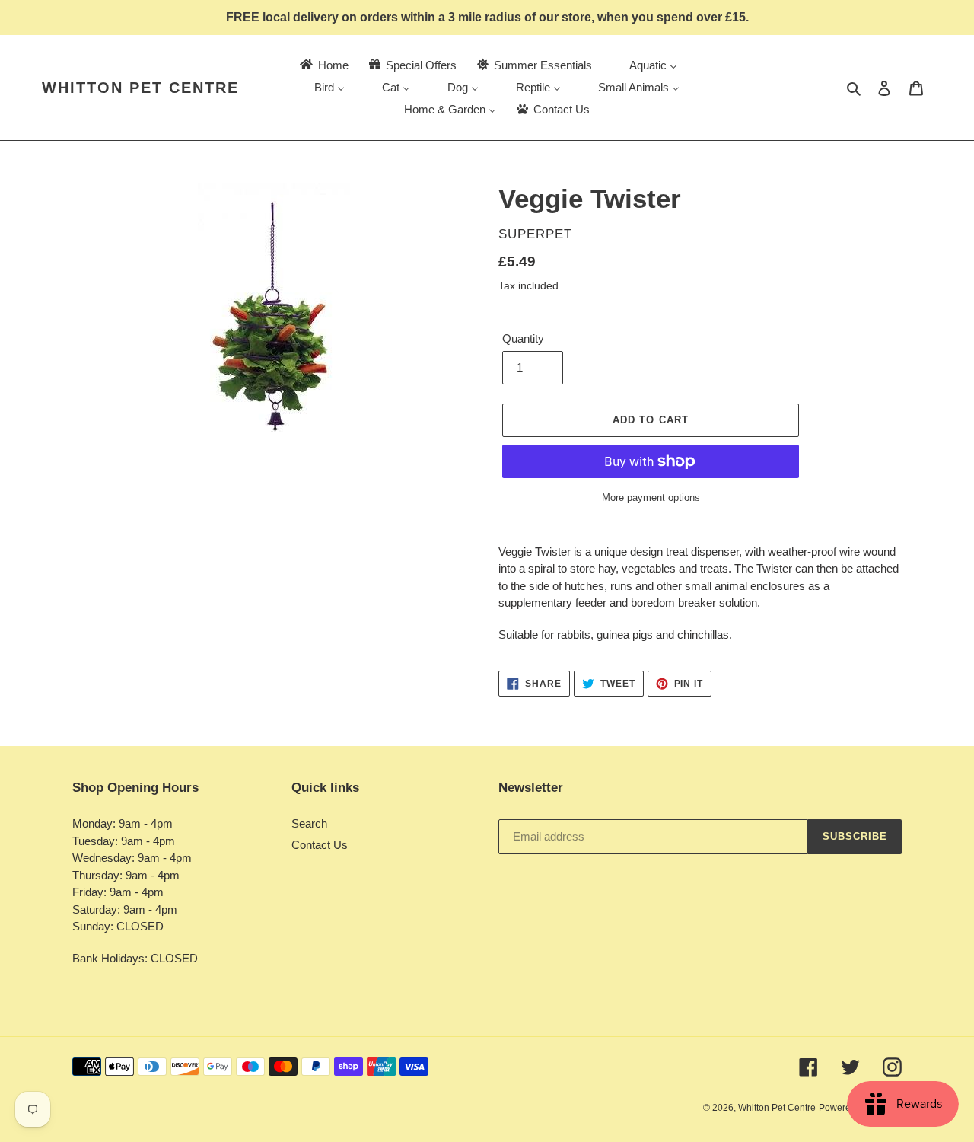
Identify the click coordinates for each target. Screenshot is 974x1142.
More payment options (651, 497)
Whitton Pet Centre (140, 87)
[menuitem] (323, 65)
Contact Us (319, 844)
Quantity (523, 338)
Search (309, 823)
